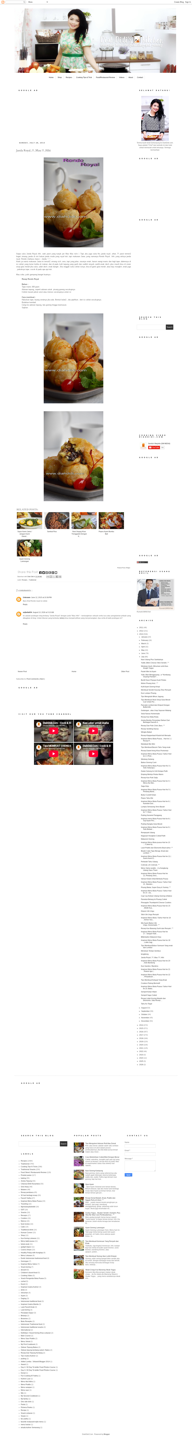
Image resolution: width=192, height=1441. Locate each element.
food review (25, 1224)
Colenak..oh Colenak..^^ (150, 865)
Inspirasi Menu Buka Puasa (31, 1201)
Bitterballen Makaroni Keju (151, 937)
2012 (141, 631)
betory (62, 618)
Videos (121, 77)
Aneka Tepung (26, 1181)
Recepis (24, 1215)
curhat (23, 1281)
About (130, 77)
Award (23, 1364)
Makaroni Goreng (147, 839)
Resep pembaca (27, 1192)
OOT (22, 1210)
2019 (141, 1042)
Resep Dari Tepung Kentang (32, 1353)
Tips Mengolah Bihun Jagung (152, 697)
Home (51, 77)
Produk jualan (26, 1175)
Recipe (23, 1410)
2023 (141, 1055)
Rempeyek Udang (148, 833)
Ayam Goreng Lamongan (95, 1228)
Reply (25, 604)
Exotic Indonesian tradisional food (34, 1258)
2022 (141, 1051)
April (143, 647)
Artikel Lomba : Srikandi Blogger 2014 (35, 1362)
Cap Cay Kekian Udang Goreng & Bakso (156, 896)
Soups (23, 1416)
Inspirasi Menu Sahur (29, 1264)
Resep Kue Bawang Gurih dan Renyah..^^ (157, 928)
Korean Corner (26, 1233)
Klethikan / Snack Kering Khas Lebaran (36, 1333)
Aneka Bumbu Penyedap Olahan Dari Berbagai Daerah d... (155, 721)
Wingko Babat (146, 732)
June (143, 653)
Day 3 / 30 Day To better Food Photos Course (38, 1370)
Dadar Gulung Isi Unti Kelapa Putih (154, 771)
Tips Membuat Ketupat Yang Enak (154, 980)
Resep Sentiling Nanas (150, 729)
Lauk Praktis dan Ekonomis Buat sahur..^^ (157, 848)
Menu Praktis (26, 1384)
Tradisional (32, 580)
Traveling (24, 1204)
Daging (23, 1298)
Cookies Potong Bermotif (150, 983)
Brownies (24, 1319)
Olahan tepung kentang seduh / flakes (35, 1350)
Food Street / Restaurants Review (33, 1172)
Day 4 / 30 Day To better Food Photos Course (38, 1367)
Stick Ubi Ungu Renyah (150, 915)
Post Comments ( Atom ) (36, 679)
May (143, 650)
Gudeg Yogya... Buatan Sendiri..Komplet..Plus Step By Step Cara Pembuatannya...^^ (102, 1214)
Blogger (107, 1434)
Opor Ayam (89, 1184)
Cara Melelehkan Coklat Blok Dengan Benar (102, 1157)
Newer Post (22, 672)
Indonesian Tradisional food (31, 1324)
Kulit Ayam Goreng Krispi (150, 687)
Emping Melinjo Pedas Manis (152, 774)
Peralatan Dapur (27, 1313)
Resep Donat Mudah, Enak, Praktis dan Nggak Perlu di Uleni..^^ (100, 1199)
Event (23, 1284)
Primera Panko (26, 1407)
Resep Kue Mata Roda (149, 717)
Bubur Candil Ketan (148, 795)
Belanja (24, 1316)
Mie (22, 1393)
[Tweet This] (43, 573)
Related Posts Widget (123, 568)
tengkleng (145, 954)
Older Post (125, 672)
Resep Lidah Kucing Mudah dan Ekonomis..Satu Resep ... (153, 999)
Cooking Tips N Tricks (29, 1167)
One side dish (26, 1402)
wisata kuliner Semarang (30, 1427)
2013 (141, 634)
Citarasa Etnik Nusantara (30, 1184)
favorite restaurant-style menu (32, 1422)
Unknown (26, 597)
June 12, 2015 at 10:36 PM (41, 597)
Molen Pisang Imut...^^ (149, 683)
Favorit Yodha (26, 1198)
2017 (141, 1035)
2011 (141, 628)
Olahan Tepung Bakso (29, 1347)
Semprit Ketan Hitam (149, 992)
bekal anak (25, 1244)
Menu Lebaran (26, 1255)
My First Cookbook (28, 1344)
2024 (141, 1058)
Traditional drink (27, 1230)
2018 (141, 1038)
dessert (23, 1270)
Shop (60, 77)
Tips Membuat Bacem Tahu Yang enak (155, 747)
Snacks (23, 1212)
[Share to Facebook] (57, 576)
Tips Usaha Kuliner (28, 1356)
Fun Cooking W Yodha (29, 1376)
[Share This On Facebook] (40, 573)
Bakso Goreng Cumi (148, 762)
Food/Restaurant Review (105, 77)
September (145, 1011)
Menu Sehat (25, 1341)
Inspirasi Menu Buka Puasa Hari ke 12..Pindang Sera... (154, 874)
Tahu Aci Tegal (146, 1004)
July (143, 657)
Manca (23, 1221)
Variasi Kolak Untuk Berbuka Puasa (154, 879)
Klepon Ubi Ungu (147, 911)
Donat (23, 1373)
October (144, 1014)
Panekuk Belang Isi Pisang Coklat (154, 899)
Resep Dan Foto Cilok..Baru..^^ (153, 726)
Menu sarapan (26, 1387)
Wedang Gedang (147, 759)
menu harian (26, 1425)
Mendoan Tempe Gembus (151, 951)
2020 (141, 1045)
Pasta (23, 1404)
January (144, 637)
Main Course (26, 1336)
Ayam (23, 1296)
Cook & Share (26, 1250)
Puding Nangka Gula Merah (151, 824)
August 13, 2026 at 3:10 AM (43, 612)
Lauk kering (25, 1310)
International (25, 1330)
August (144, 1008)
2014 (141, 1025)
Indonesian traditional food (31, 1301)
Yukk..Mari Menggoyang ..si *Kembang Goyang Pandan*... (155, 676)
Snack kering (26, 1267)
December (145, 1021)
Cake (23, 1227)
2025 (141, 1061)
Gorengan (25, 1261)
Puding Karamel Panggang (151, 815)
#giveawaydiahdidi (28, 1207)
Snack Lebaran (26, 1413)
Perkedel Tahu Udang (149, 862)
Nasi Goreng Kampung (94, 1171)
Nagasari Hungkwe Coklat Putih (153, 836)
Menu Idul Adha (27, 1382)
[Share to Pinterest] (60, 576)
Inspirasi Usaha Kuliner (30, 1287)
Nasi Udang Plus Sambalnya (152, 660)
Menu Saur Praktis (28, 1339)
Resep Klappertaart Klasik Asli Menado (156, 735)
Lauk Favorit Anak (27, 1307)
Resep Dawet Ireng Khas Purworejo (154, 751)
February (145, 640)
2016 (141, 1032)
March (143, 644)
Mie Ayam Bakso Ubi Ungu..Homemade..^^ (150, 924)
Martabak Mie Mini (148, 744)
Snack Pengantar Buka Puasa (32, 1278)
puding (23, 1359)
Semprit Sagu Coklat (149, 995)
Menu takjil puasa (27, 1241)
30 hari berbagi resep (29, 1195)
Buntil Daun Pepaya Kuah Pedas (153, 680)
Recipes (69, 77)
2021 (141, 1048)
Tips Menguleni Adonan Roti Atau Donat (100, 1143)
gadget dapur (26, 1247)
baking (23, 1178)
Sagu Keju (145, 786)
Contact (140, 77)
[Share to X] (54, 576)
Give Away (25, 1187)
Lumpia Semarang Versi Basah (153, 807)
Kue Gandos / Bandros (149, 966)
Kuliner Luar (25, 1379)
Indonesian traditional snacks (32, 1327)
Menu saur (25, 1390)
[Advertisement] (73, 115)
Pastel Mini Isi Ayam (148, 672)
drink (23, 1290)
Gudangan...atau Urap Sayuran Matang (156, 710)
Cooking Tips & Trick (84, 77)
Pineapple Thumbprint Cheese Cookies (156, 903)
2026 (141, 1065)
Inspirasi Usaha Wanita (30, 1304)
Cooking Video (26, 1276)
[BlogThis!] (50, 576)
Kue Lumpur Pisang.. (149, 693)
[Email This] (47, 576)
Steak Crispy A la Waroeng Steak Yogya (100, 1270)
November (145, 1018)
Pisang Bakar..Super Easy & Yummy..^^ (156, 887)
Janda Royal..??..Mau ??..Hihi (152, 958)
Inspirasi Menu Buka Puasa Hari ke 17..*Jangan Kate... (154, 933)
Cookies (24, 1218)
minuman (24, 1293)
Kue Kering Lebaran (28, 1238)
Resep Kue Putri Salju (149, 778)
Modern (24, 1190)
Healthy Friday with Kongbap (32, 1253)
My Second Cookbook (29, 1396)
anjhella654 (27, 612)
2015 (141, 1028)
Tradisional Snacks (28, 1169)
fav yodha (24, 1419)
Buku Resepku (26, 1321)
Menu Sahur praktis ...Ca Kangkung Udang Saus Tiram (154, 869)
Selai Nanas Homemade (150, 714)
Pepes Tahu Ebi (147, 798)
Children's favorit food (29, 1273)
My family (24, 1399)
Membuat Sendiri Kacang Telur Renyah (156, 690)
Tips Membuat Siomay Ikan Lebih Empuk (101, 1256)
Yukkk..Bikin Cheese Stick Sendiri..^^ (155, 663)
